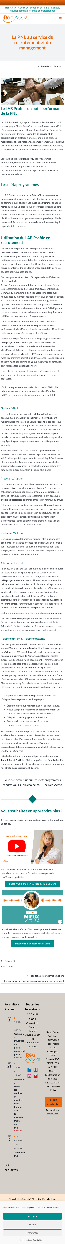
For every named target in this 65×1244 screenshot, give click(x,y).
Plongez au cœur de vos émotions (47, 975)
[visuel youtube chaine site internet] (32, 831)
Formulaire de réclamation (52, 1112)
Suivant (58, 66)
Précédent (46, 66)
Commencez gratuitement (32, 2)
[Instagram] (29, 1076)
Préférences (32, 1233)
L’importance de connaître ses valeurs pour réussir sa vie (33, 980)
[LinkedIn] (29, 1070)
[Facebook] (35, 1070)
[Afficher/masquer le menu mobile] (60, 18)
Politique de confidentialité (31, 1240)
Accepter (32, 1216)
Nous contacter (53, 1102)
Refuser (32, 1224)
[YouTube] (35, 1076)
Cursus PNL (32, 1023)
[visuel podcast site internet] (32, 891)
